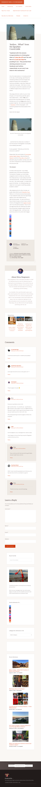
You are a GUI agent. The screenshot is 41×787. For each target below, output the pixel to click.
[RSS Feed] (20, 621)
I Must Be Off (19, 57)
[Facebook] (20, 217)
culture (19, 257)
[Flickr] (20, 616)
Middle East (24, 254)
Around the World (22, 253)
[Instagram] (20, 609)
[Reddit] (20, 224)
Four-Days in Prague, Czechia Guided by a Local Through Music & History (19, 726)
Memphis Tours (26, 192)
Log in (19, 782)
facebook (13, 104)
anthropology (14, 257)
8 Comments (15, 248)
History (20, 254)
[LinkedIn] (20, 226)
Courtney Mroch (15, 465)
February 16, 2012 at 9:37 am (17, 466)
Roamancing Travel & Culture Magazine (12, 2)
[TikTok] (20, 611)
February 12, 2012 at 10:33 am (17, 350)
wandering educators (16, 365)
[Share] (20, 236)
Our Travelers (14, 256)
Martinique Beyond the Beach (16, 689)
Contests (28, 253)
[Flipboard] (20, 229)
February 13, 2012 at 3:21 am (17, 399)
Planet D (12, 158)
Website (7, 539)
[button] (31, 14)
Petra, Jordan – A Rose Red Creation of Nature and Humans (19, 670)
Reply (9, 358)
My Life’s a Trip (23, 158)
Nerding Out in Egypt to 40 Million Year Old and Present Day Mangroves (28, 327)
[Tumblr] (20, 220)
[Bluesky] (20, 231)
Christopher (14, 381)
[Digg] (20, 234)
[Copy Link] (20, 227)
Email (6, 532)
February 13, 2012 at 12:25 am (17, 383)
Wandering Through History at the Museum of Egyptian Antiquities (20, 327)
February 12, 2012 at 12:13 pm (17, 367)
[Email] (20, 222)
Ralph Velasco (16, 156)
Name (6, 525)
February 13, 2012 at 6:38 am (17, 427)
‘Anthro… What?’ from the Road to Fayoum (12, 329)
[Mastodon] (20, 215)
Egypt (11, 254)
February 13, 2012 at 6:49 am (19, 448)
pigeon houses (27, 202)
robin (12, 426)
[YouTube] (20, 620)
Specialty (19, 256)
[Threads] (20, 232)
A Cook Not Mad (19, 59)
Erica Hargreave (15, 254)
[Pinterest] (20, 219)
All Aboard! (16, 253)
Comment (7, 509)
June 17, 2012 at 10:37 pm (18, 484)
